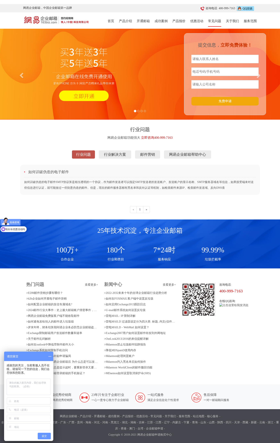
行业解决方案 (115, 154)
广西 (71, 422)
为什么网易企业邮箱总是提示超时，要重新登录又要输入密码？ (68, 367)
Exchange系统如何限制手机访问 (48, 350)
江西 (158, 422)
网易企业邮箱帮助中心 (187, 154)
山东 (203, 422)
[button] (21, 74)
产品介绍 (125, 21)
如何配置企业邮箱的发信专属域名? (50, 304)
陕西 (220, 422)
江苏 (150, 422)
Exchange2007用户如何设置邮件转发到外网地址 (136, 333)
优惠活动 (196, 21)
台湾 (140, 428)
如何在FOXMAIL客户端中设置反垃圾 (129, 298)
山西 (212, 422)
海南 (88, 422)
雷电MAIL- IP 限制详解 (120, 315)
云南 (262, 422)
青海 (195, 422)
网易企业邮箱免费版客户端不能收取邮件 (54, 315)
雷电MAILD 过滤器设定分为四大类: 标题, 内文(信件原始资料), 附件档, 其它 (154, 321)
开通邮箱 (143, 21)
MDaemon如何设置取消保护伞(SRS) (128, 373)
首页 (111, 21)
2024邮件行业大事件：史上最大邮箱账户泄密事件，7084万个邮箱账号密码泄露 (78, 310)
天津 (237, 422)
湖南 (133, 422)
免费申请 (225, 101)
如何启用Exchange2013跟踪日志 (126, 304)
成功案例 (161, 21)
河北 (97, 422)
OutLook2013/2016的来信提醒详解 (127, 338)
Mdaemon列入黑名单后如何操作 (126, 361)
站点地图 (198, 416)
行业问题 (83, 154)
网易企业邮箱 (68, 416)
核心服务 (213, 416)
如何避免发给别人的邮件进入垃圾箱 (51, 321)
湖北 (125, 422)
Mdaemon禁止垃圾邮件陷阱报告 (126, 344)
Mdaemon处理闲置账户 (120, 356)
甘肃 (55, 422)
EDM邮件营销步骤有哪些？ (45, 292)
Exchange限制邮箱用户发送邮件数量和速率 (55, 333)
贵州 (80, 422)
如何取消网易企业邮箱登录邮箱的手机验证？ (56, 373)
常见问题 (214, 21)
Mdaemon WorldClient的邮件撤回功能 (129, 367)
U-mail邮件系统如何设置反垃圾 (126, 310)
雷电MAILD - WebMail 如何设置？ (127, 327)
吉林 (142, 422)
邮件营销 (147, 154)
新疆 (254, 422)
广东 (63, 422)
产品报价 (179, 21)
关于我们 (232, 21)
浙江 (270, 422)
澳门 (132, 428)
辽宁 (167, 422)
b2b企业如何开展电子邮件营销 (47, 298)
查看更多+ (91, 284)
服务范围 (250, 21)
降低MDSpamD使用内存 (121, 350)
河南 (105, 422)
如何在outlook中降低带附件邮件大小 (51, 344)
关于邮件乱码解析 (39, 338)
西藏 (245, 422)
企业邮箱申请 (154, 428)
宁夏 (186, 422)
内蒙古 (176, 422)
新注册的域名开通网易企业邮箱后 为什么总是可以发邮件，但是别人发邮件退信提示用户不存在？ (90, 361)
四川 (228, 422)
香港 (123, 428)
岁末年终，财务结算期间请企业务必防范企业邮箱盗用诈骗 (65, 327)
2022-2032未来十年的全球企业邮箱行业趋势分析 (136, 292)
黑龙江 (115, 422)
